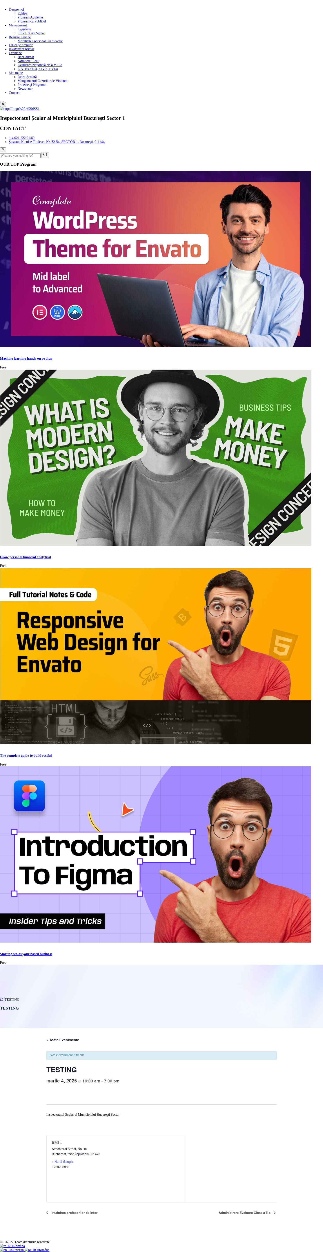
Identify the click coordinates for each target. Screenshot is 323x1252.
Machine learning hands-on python (26, 358)
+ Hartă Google (62, 1161)
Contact (14, 92)
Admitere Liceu (28, 61)
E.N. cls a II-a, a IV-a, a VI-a (38, 69)
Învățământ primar (21, 49)
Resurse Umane (20, 37)
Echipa (22, 13)
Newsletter (25, 89)
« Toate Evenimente (62, 1039)
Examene (15, 53)
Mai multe (16, 73)
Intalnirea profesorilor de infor (74, 1212)
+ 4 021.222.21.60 (21, 138)
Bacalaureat (26, 57)
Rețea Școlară (27, 77)
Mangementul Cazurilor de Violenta (42, 81)
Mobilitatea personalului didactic (40, 41)
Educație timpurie (21, 45)
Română (19, 1246)
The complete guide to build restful (26, 755)
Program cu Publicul (32, 21)
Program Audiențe (30, 17)
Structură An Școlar (31, 33)
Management (18, 25)
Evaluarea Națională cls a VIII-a (40, 65)
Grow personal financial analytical (25, 557)
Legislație (24, 29)
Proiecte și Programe (32, 85)
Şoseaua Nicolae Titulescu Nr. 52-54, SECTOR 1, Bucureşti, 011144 (57, 142)
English (19, 1250)
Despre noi (16, 9)
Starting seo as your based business (26, 954)
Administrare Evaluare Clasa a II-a (245, 1212)
